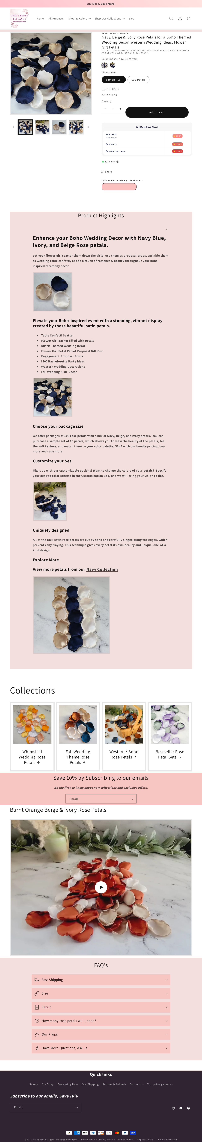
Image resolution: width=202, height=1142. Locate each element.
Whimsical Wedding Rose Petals (32, 757)
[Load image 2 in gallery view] (42, 127)
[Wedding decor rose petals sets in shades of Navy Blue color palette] (71, 653)
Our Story (48, 1084)
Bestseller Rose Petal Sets (169, 754)
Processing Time (67, 1084)
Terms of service (125, 1139)
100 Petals (139, 79)
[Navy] (112, 65)
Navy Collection (102, 569)
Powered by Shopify (66, 1139)
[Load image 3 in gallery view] (59, 127)
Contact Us (137, 1084)
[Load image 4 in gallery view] (76, 127)
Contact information (167, 1139)
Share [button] (108, 171)
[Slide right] (88, 127)
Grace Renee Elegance (44, 1139)
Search (33, 1084)
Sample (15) (114, 79)
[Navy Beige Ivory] (104, 65)
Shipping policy (145, 1139)
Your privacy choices (160, 1084)
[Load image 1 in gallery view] (25, 127)
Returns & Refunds (114, 1084)
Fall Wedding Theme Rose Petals (78, 757)
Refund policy (88, 1139)
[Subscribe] (132, 798)
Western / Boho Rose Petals (124, 754)
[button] (79, 18)
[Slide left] (13, 127)
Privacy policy (106, 1139)
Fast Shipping (109, 94)
